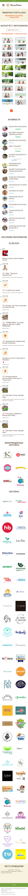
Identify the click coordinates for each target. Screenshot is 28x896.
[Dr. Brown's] (20, 580)
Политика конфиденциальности (8, 892)
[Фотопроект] (7, 619)
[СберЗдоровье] (20, 501)
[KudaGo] (20, 455)
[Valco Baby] (7, 501)
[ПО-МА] (7, 580)
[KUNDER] (20, 553)
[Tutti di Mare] (20, 841)
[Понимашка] (20, 468)
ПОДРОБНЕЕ (11, 142)
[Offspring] (7, 540)
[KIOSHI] (20, 828)
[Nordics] (20, 697)
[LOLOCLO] (7, 763)
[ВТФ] (20, 514)
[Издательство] (7, 606)
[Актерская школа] (20, 802)
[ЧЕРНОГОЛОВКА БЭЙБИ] (20, 736)
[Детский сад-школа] (7, 828)
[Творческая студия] (20, 776)
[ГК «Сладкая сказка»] (20, 593)
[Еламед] (7, 671)
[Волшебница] (7, 723)
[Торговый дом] (20, 854)
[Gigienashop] (7, 750)
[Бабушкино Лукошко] (7, 593)
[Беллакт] (20, 632)
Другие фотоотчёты (13, 30)
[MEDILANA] (7, 658)
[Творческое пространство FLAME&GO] (20, 710)
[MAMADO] (7, 468)
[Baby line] (20, 658)
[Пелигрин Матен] (20, 567)
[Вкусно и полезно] (20, 723)
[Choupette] (20, 645)
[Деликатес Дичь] (7, 736)
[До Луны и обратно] (20, 619)
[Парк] (7, 455)
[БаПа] (7, 684)
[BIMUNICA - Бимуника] (7, 553)
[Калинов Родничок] (7, 514)
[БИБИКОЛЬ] (20, 527)
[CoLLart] (20, 750)
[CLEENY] (7, 697)
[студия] (7, 789)
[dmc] (20, 763)
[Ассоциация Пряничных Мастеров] (20, 606)
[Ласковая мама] (7, 841)
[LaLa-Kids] (20, 540)
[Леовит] (7, 567)
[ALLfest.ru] (7, 481)
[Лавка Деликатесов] (20, 684)
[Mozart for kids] (7, 710)
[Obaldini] (20, 671)
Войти (14, 1)
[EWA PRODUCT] (7, 776)
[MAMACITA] (20, 815)
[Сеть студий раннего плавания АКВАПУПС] (7, 632)
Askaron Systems (12, 894)
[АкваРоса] (7, 645)
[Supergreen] (7, 815)
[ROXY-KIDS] (7, 854)
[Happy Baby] (7, 527)
